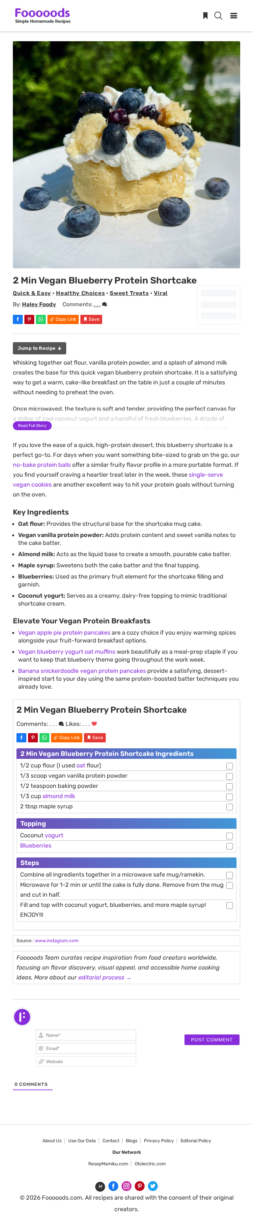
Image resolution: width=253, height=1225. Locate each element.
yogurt (54, 835)
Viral (161, 293)
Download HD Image (130, 261)
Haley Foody (39, 304)
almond (52, 796)
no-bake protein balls (42, 464)
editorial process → (105, 977)
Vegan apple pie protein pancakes (64, 632)
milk (69, 796)
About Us (52, 1141)
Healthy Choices (80, 293)
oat (80, 765)
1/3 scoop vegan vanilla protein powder (73, 775)
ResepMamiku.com (108, 1164)
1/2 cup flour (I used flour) (60, 765)
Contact (110, 1141)
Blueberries (35, 845)
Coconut (41, 835)
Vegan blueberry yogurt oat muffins (66, 651)
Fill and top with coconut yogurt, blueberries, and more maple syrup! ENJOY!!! (113, 909)
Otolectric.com (150, 1164)
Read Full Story (32, 425)
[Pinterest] (140, 1186)
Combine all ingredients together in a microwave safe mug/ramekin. (112, 874)
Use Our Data (82, 1141)
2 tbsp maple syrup (46, 806)
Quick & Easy (32, 293)
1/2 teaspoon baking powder (59, 786)
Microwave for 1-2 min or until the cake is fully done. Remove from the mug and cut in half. (122, 889)
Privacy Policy (159, 1141)
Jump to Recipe (37, 348)
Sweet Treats (129, 293)
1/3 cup (47, 796)
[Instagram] (126, 1186)
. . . (97, 304)
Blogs (131, 1141)
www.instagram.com (56, 940)
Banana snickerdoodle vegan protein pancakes (82, 670)
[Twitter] (153, 1186)
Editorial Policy (196, 1141)
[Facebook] (113, 1186)
